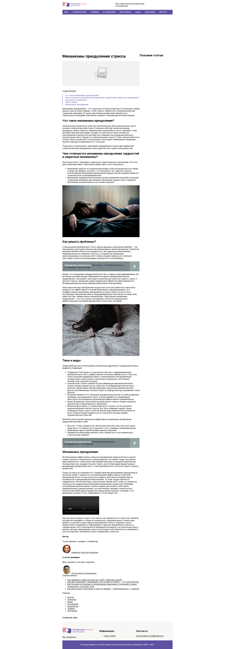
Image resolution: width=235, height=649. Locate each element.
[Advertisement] (117, 33)
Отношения (72, 604)
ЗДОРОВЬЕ (150, 12)
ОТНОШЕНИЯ (109, 12)
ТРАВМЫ (94, 12)
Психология (72, 606)
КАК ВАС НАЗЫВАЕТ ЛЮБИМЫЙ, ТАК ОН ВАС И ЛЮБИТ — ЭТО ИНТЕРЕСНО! (103, 582)
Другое (70, 597)
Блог (66, 12)
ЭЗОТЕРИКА (125, 12)
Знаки (138, 12)
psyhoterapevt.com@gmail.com (150, 636)
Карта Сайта (110, 636)
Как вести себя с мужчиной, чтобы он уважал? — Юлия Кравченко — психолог (103, 589)
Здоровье (71, 599)
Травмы (71, 608)
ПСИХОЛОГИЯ (79, 12)
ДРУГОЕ (163, 12)
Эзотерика (72, 611)
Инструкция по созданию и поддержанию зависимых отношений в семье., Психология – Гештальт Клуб (102, 585)
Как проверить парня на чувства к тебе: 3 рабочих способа (94, 580)
